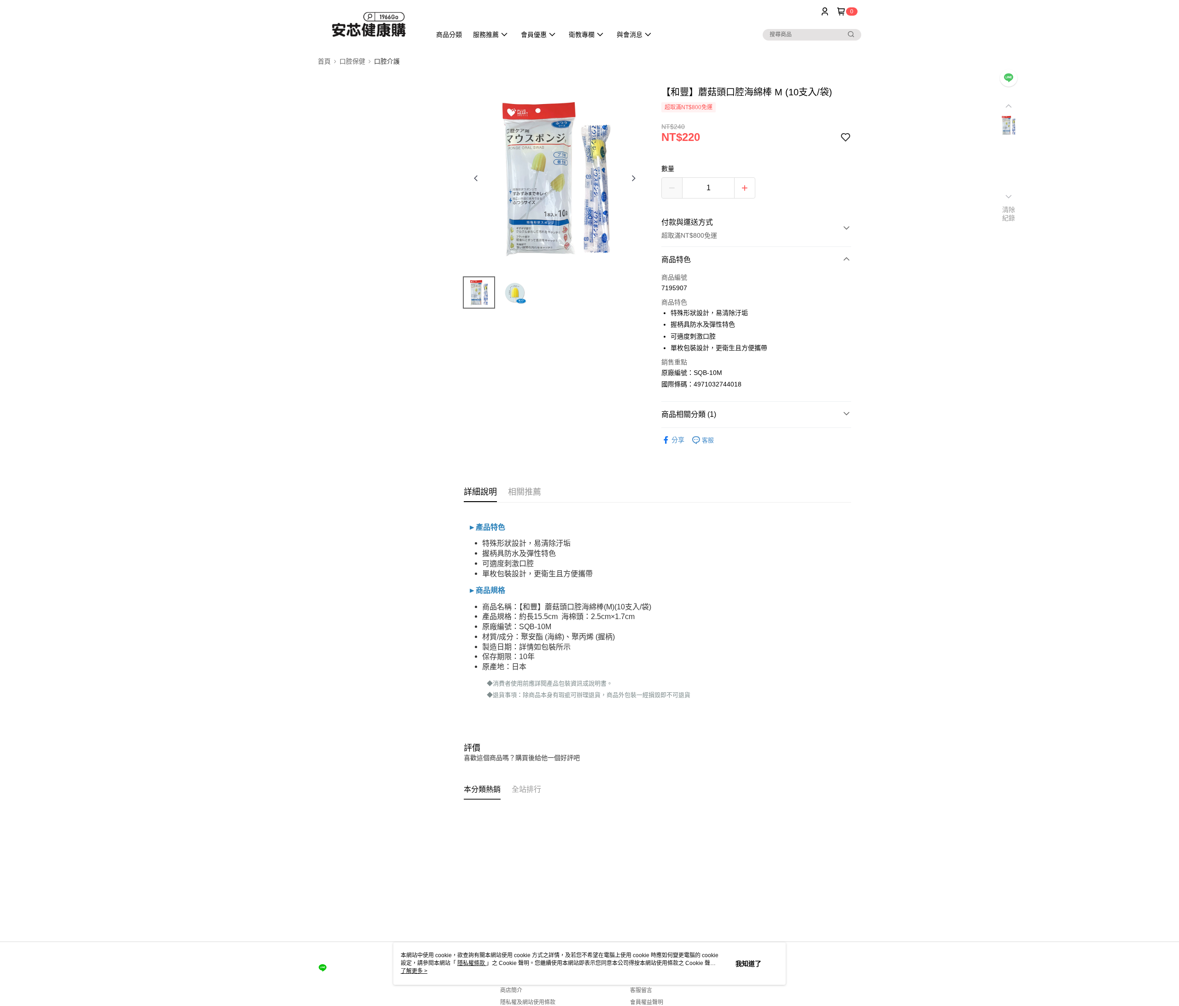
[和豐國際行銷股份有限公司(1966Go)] (369, 24)
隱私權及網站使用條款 (527, 1002)
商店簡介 (511, 990)
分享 (677, 440)
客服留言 (641, 990)
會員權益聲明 (646, 1002)
